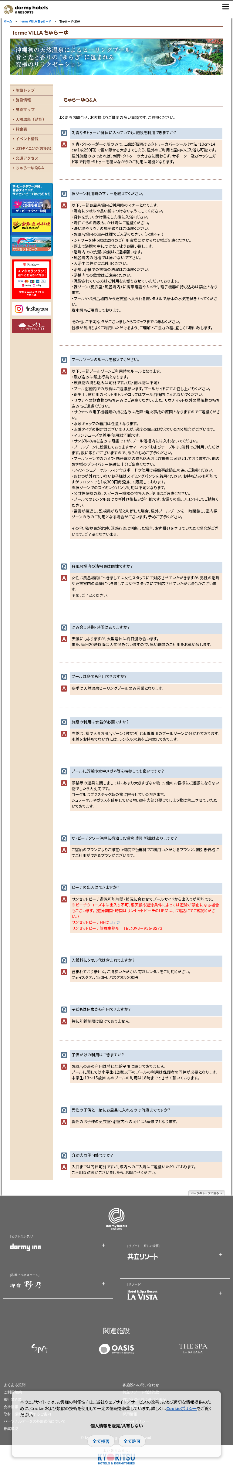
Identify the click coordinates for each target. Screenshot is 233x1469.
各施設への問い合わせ (141, 1385)
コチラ (114, 922)
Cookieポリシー (181, 1408)
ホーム (8, 21)
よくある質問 (14, 1385)
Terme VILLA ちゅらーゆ (36, 21)
